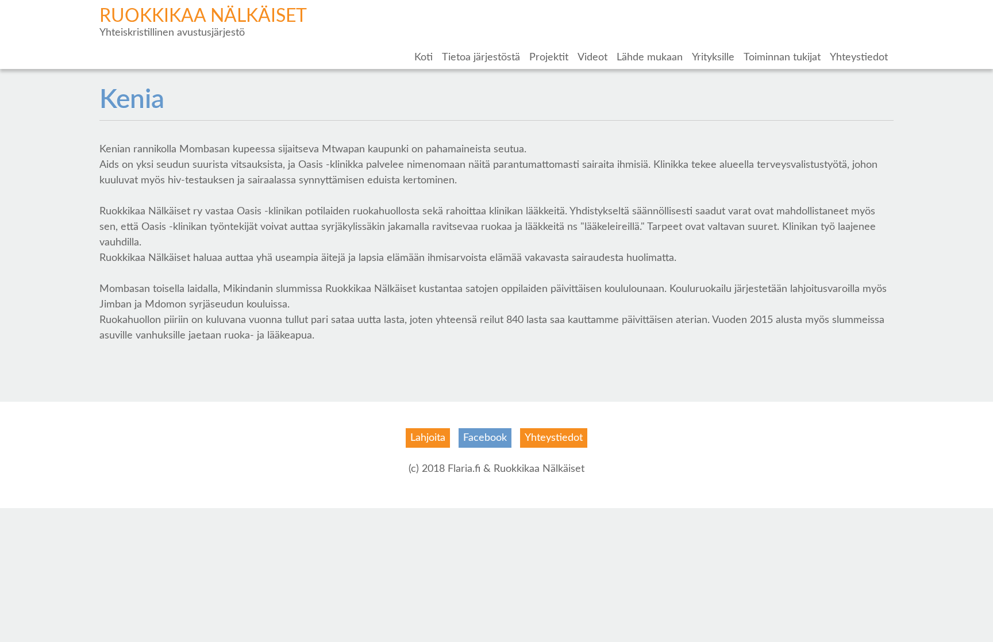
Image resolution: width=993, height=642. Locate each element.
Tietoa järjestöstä (481, 57)
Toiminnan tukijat (782, 57)
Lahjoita (427, 438)
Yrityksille (713, 57)
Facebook (485, 438)
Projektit (548, 57)
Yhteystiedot (859, 57)
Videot (592, 57)
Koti (423, 57)
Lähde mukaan (650, 57)
